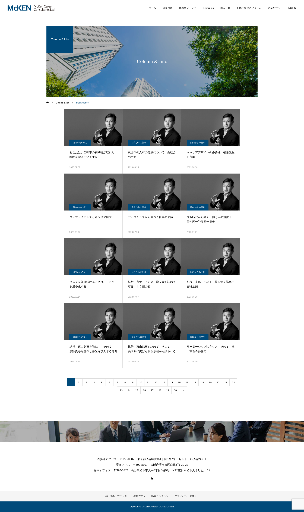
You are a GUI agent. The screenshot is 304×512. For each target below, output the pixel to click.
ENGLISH (292, 8)
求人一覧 (225, 8)
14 (171, 382)
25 (136, 390)
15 (179, 382)
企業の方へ (274, 8)
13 (163, 382)
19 (210, 382)
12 (156, 382)
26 (144, 390)
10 (140, 382)
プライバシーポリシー (187, 496)
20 (218, 382)
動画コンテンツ (187, 8)
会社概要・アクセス (116, 496)
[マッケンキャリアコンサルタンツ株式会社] (31, 8)
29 (167, 390)
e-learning (208, 8)
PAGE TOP (294, 492)
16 (187, 382)
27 (152, 390)
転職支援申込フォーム (249, 8)
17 (194, 382)
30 (175, 390)
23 (121, 390)
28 (160, 390)
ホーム (152, 8)
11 (148, 382)
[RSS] (152, 478)
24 (129, 390)
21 (225, 382)
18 (202, 382)
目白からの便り (80, 142)
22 (233, 382)
